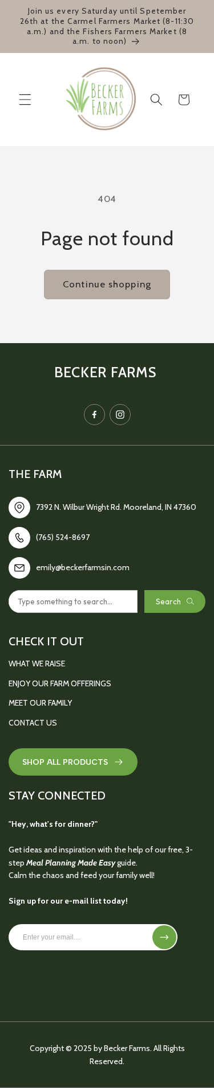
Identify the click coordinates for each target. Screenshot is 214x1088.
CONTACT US (33, 723)
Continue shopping (107, 284)
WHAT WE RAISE (37, 663)
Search (168, 601)
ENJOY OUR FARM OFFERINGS (60, 683)
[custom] (94, 414)
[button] (25, 99)
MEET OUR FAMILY (40, 703)
